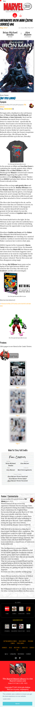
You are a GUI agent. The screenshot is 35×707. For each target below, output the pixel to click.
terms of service (21, 654)
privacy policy (13, 654)
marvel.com (28, 654)
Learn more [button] (7, 699)
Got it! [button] (17, 703)
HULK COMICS (22, 641)
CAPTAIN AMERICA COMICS (10, 641)
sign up (6, 654)
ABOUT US (24, 647)
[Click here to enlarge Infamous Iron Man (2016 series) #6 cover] (17, 92)
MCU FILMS (17, 647)
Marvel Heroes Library (16, 679)
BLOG (10, 647)
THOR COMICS (20, 643)
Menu (4, 1)
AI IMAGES (4, 647)
